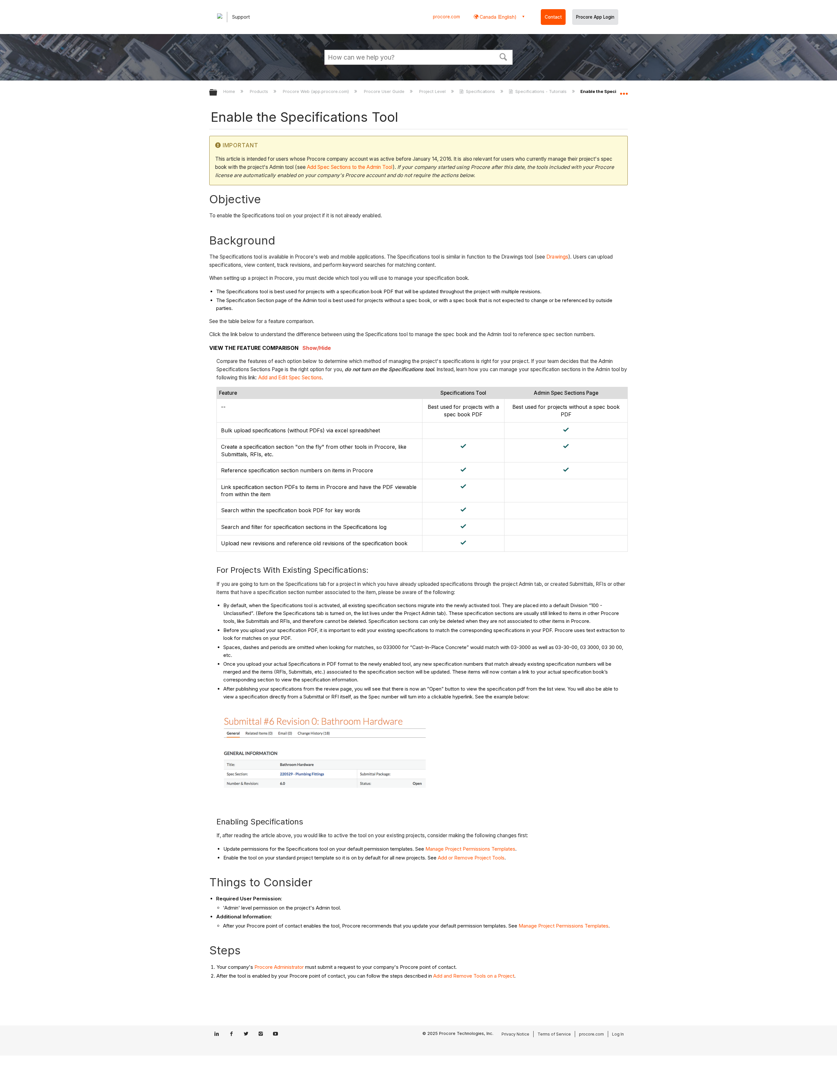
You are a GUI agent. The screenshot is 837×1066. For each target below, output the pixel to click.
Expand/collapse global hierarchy (217, 93)
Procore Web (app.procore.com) (316, 91)
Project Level (433, 91)
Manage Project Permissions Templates (470, 849)
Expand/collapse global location (624, 91)
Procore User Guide (384, 91)
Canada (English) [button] (497, 17)
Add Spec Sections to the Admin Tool (350, 167)
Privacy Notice (515, 1034)
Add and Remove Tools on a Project (473, 976)
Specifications (480, 91)
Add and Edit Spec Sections (290, 377)
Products (259, 91)
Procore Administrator (279, 967)
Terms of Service (554, 1034)
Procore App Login (595, 17)
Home (229, 91)
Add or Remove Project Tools (471, 858)
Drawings (557, 257)
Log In (618, 1034)
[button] (503, 56)
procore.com (446, 16)
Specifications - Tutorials (541, 91)
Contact (553, 17)
